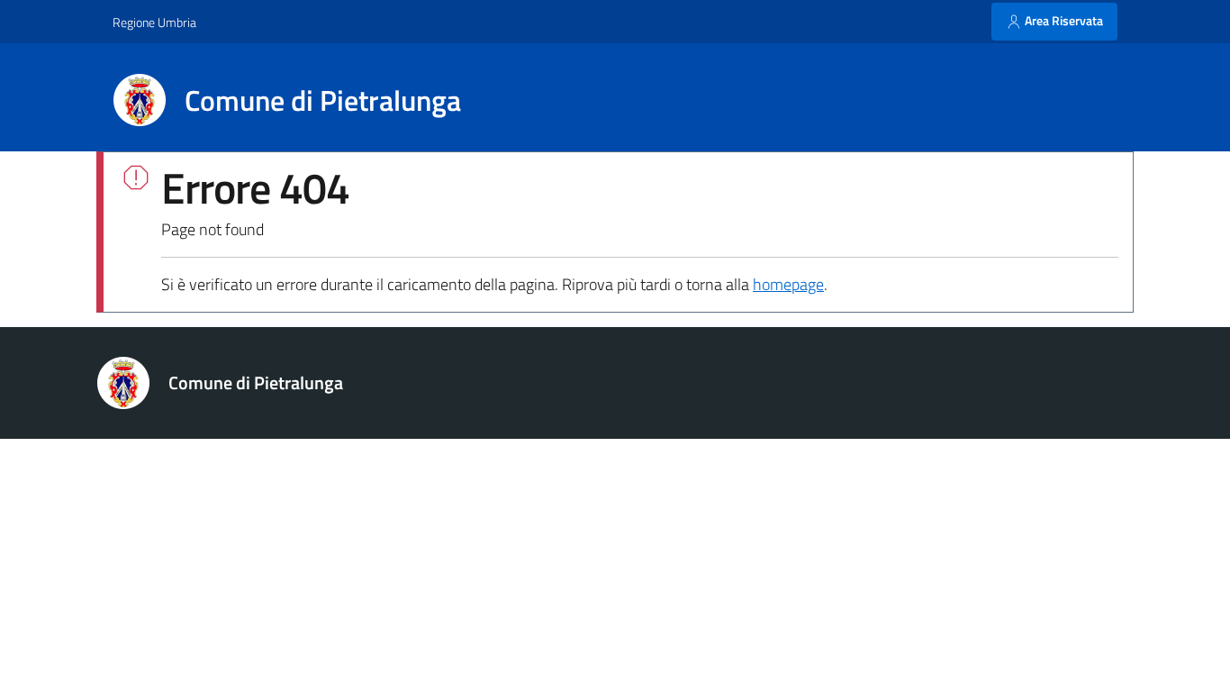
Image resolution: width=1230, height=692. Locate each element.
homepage (788, 284)
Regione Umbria (154, 22)
